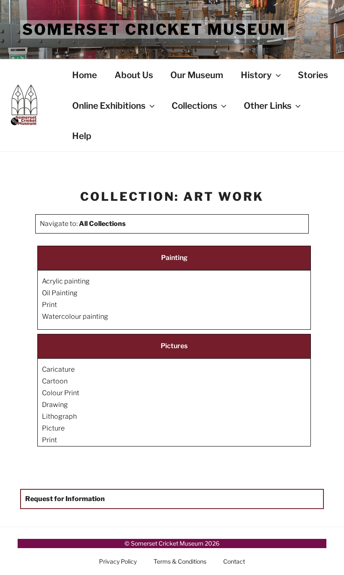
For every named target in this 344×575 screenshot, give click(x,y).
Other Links (268, 105)
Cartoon (55, 381)
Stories (313, 75)
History (256, 75)
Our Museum (196, 75)
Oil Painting (60, 293)
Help (81, 136)
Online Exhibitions (109, 105)
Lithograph (59, 416)
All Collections (102, 224)
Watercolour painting (75, 316)
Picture (53, 428)
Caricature (58, 369)
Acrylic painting (66, 281)
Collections (194, 105)
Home (84, 75)
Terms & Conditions (180, 561)
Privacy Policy (118, 561)
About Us (134, 75)
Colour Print (60, 393)
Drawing (55, 405)
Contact (234, 561)
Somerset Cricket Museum (154, 29)
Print (49, 305)
